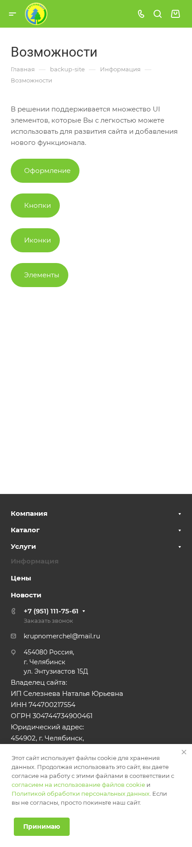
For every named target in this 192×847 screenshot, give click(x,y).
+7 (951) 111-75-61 (51, 611)
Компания (29, 513)
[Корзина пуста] (175, 14)
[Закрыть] (184, 752)
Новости (26, 595)
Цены (21, 578)
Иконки (37, 240)
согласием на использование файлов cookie (78, 784)
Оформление (47, 170)
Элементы (41, 275)
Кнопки (37, 205)
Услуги (23, 546)
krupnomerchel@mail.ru (62, 636)
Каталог (25, 530)
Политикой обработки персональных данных (81, 793)
